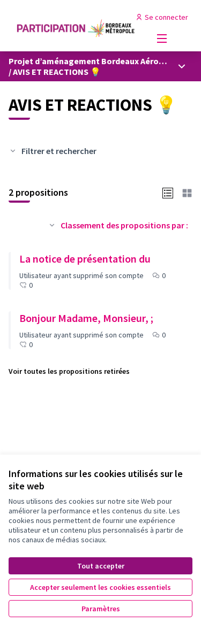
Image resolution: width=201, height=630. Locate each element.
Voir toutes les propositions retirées (69, 371)
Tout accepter (100, 566)
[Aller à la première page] (76, 25)
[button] (167, 192)
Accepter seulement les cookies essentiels (100, 587)
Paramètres (100, 608)
